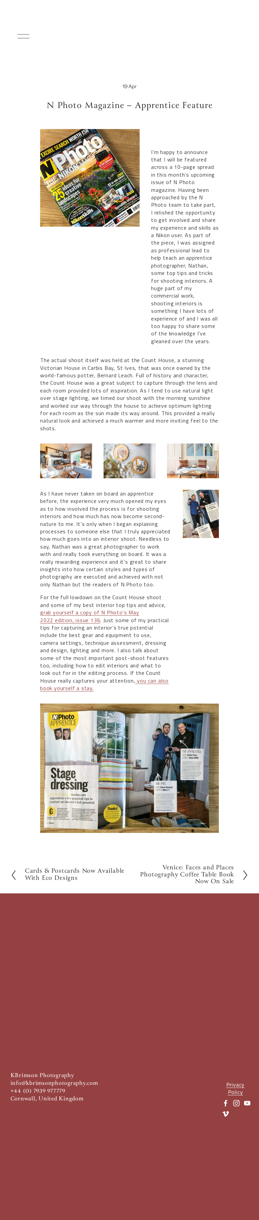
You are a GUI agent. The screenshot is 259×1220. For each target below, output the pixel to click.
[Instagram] (236, 1103)
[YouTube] (247, 1103)
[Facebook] (225, 1103)
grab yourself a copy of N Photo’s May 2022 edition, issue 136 (89, 616)
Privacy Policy (235, 1088)
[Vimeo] (225, 1114)
